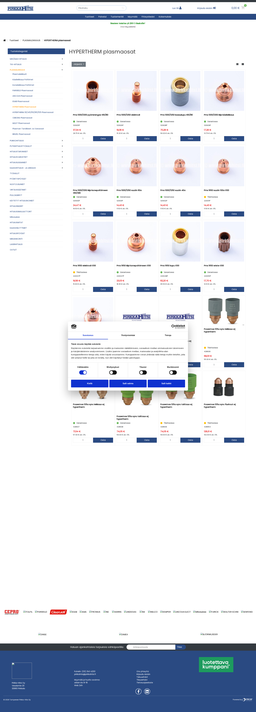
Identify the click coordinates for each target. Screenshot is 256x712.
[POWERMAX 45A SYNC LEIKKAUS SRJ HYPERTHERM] (137, 317)
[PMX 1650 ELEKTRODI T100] (93, 242)
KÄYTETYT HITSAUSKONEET (22, 200)
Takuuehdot (142, 677)
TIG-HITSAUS (15, 64)
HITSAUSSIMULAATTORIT (21, 211)
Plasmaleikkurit (20, 74)
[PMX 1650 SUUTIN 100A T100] (224, 166)
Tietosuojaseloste (145, 682)
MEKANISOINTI (16, 239)
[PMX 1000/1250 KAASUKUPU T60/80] (180, 91)
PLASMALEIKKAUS (32, 40)
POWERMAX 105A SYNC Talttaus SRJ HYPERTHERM (133, 417)
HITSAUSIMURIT (16, 206)
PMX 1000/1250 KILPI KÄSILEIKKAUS (219, 114)
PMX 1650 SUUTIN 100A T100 (216, 190)
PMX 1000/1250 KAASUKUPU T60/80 (176, 114)
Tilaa (179, 647)
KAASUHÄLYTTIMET (18, 228)
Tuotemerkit (117, 16)
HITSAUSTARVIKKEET (19, 151)
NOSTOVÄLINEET (17, 184)
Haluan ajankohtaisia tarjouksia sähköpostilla (96, 647)
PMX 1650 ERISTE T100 (214, 265)
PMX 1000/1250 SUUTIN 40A (172, 190)
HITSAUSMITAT (16, 222)
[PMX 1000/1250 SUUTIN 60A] (137, 166)
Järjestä (77, 64)
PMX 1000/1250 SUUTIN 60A (129, 190)
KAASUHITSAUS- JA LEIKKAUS (23, 168)
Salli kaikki (166, 383)
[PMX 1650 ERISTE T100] (224, 242)
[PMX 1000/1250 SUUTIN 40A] (180, 166)
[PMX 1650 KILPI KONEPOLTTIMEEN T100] (137, 242)
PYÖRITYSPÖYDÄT (18, 179)
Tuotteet (89, 16)
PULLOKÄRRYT (16, 195)
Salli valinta (128, 383)
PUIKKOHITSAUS (17, 140)
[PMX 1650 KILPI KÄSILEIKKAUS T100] (93, 317)
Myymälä (132, 16)
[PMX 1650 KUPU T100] (180, 242)
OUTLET (13, 249)
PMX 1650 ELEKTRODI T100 (84, 265)
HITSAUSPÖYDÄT (17, 233)
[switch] (113, 372)
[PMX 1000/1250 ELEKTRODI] (137, 91)
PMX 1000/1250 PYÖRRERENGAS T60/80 (90, 114)
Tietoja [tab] (168, 335)
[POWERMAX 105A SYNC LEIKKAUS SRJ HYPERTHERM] (224, 311)
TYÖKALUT (14, 173)
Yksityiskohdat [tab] (128, 335)
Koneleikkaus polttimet (23, 85)
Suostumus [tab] (88, 335)
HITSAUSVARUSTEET (19, 157)
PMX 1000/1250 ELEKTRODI (128, 114)
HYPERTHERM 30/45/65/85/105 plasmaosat (33, 112)
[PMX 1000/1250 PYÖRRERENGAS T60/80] (93, 91)
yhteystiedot (148, 16)
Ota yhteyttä (143, 671)
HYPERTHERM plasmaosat (24, 107)
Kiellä (89, 383)
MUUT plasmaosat (21, 123)
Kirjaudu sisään (143, 674)
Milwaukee (15, 217)
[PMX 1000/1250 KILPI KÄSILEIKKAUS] (224, 91)
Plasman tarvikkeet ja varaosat (28, 128)
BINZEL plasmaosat (22, 134)
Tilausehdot (142, 679)
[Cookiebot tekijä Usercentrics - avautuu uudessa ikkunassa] (173, 327)
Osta (103, 138)
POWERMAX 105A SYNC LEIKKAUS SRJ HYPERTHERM (219, 330)
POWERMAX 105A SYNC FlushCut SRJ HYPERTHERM (220, 405)
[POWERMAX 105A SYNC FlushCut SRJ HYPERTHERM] (224, 386)
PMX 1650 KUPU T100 (169, 265)
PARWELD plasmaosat (23, 90)
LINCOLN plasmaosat (23, 96)
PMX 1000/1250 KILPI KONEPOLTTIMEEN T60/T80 (90, 191)
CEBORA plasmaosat (22, 117)
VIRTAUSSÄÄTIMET (18, 189)
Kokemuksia (165, 16)
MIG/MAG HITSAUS (18, 59)
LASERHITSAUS (16, 244)
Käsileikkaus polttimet (23, 79)
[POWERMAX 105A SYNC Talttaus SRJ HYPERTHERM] (137, 392)
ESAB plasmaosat (21, 101)
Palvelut (102, 16)
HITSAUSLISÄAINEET (18, 162)
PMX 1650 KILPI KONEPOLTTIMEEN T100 (134, 265)
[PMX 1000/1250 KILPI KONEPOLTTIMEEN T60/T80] (93, 166)
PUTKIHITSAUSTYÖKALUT (21, 146)
